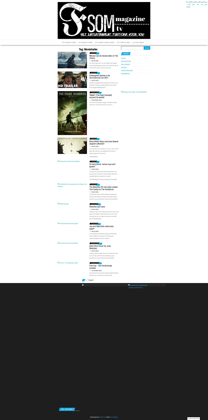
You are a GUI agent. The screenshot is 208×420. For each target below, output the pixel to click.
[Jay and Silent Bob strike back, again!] (68, 223)
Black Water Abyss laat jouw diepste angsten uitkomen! (103, 142)
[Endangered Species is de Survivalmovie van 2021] (72, 79)
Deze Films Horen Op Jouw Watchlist (100, 247)
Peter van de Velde (97, 100)
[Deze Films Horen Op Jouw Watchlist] (68, 243)
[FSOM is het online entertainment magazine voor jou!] (58, 42)
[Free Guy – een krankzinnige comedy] (68, 263)
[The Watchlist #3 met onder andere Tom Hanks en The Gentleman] (72, 185)
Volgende (90, 280)
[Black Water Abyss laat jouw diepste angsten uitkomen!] (72, 145)
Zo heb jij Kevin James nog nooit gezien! (102, 165)
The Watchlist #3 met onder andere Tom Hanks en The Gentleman (103, 188)
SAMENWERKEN (125, 73)
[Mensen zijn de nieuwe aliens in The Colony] (72, 60)
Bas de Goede (95, 60)
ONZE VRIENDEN (125, 64)
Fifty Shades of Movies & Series (104, 42)
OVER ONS (124, 67)
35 (99, 243)
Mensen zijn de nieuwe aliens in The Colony (103, 57)
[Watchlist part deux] (63, 204)
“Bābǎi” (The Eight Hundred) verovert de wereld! (100, 96)
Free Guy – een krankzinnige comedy (100, 266)
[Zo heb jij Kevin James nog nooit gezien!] (69, 161)
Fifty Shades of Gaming (85, 42)
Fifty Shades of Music (123, 42)
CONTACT (123, 58)
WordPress (102, 417)
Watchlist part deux (97, 206)
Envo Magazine (114, 417)
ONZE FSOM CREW (126, 61)
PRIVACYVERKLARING (127, 70)
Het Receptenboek (138, 42)
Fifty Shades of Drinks (69, 42)
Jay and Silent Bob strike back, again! (101, 227)
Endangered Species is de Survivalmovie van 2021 (99, 76)
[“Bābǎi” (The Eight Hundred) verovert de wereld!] (72, 113)
